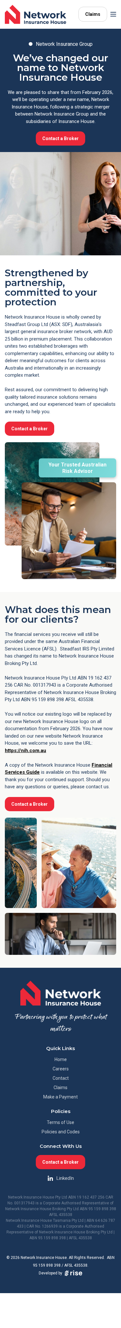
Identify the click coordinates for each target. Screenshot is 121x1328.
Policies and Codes (61, 1131)
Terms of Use (60, 1122)
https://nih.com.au (25, 750)
